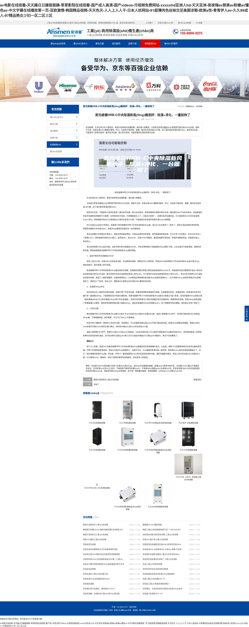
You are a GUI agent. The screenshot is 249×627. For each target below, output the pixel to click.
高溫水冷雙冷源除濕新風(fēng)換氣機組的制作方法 (103, 564)
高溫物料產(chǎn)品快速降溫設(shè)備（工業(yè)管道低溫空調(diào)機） (104, 559)
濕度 (86, 277)
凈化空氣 (195, 203)
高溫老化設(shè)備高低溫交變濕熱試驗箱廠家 (101, 554)
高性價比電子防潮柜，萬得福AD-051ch (99, 588)
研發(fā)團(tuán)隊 (165, 22)
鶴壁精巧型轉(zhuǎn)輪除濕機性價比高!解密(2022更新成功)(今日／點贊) (104, 529)
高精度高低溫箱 (89, 544)
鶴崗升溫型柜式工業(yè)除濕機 (106, 379)
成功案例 (116, 43)
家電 (101, 234)
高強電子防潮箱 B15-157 (153, 593)
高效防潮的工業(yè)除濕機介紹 (95, 573)
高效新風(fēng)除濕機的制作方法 (96, 578)
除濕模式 (169, 261)
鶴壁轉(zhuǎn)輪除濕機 (152, 524)
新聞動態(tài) (150, 43)
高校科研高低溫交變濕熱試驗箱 (155, 569)
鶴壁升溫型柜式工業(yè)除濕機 (95, 534)
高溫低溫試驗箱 (89, 569)
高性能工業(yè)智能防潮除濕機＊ (156, 583)
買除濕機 (131, 261)
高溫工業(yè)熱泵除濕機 (152, 564)
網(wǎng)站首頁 (58, 43)
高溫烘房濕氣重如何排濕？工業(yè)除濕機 (160, 559)
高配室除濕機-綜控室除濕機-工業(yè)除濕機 (160, 534)
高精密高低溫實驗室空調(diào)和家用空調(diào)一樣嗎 (163, 544)
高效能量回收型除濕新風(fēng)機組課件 (159, 573)
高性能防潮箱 (88, 583)
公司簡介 (149, 22)
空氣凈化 (86, 215)
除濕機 (96, 215)
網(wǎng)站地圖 (184, 22)
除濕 (138, 225)
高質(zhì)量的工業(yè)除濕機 (94, 539)
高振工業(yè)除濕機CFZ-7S (154, 578)
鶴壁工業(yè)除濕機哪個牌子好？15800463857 (162, 529)
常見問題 (199, 106)
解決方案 (100, 43)
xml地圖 (199, 22)
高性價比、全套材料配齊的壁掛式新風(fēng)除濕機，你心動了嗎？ (163, 588)
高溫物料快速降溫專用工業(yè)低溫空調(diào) (161, 554)
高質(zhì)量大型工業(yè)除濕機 (155, 539)
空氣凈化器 (125, 212)
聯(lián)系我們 (170, 43)
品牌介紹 (132, 43)
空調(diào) (102, 228)
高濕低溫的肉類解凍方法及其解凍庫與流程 (100, 549)
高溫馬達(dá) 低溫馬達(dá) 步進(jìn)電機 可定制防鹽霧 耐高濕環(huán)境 (163, 549)
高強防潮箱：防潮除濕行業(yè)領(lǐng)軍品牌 (101, 593)
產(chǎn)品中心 (80, 43)
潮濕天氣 (110, 197)
